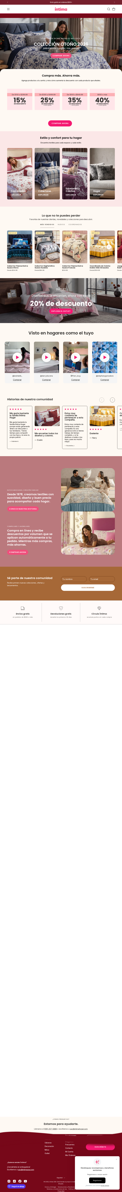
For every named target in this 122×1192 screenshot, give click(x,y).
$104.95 (65, 270)
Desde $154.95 (95, 270)
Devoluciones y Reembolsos (67, 1187)
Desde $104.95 (12, 270)
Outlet (47, 1153)
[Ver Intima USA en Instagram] (9, 1181)
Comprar (17, 380)
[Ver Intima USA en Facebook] (20, 1181)
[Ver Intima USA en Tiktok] (14, 1181)
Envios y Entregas (50, 1187)
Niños (47, 1150)
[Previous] (8, 2)
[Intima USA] (61, 9)
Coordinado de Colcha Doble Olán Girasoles (100, 267)
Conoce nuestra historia (23, 509)
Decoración (49, 1146)
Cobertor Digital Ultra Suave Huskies (44, 267)
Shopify (60, 1184)
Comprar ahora (61, 55)
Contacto (69, 1148)
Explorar (16, 195)
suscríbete (100, 1147)
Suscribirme (87, 587)
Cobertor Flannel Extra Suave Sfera (17, 267)
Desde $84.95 (39, 270)
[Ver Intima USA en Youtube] (25, 1181)
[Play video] (17, 357)
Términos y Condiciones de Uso (57, 1189)
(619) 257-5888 (50, 1129)
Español (60, 1178)
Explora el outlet (60, 311)
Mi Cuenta (69, 1152)
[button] (108, 9)
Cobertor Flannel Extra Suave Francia (72, 267)
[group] (61, 2)
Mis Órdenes (70, 1155)
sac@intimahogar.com (79, 1129)
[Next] (114, 2)
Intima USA (52, 1182)
